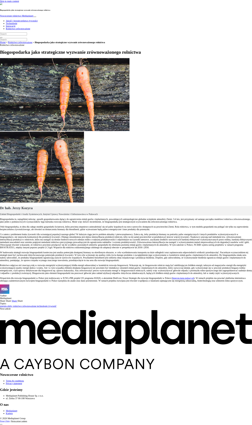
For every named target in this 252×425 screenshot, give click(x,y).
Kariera (9, 413)
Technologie (11, 23)
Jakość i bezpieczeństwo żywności (22, 21)
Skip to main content (9, 1)
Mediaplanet (11, 411)
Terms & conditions (15, 381)
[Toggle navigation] (35, 16)
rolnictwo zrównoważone (25, 306)
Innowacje (10, 26)
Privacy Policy (5, 421)
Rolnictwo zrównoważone (18, 28)
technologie (42, 306)
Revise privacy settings (19, 421)
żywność (52, 306)
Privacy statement (14, 383)
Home (3, 42)
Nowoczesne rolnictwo (16, 16)
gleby (10, 306)
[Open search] (1, 37)
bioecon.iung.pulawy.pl (183, 278)
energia (3, 306)
